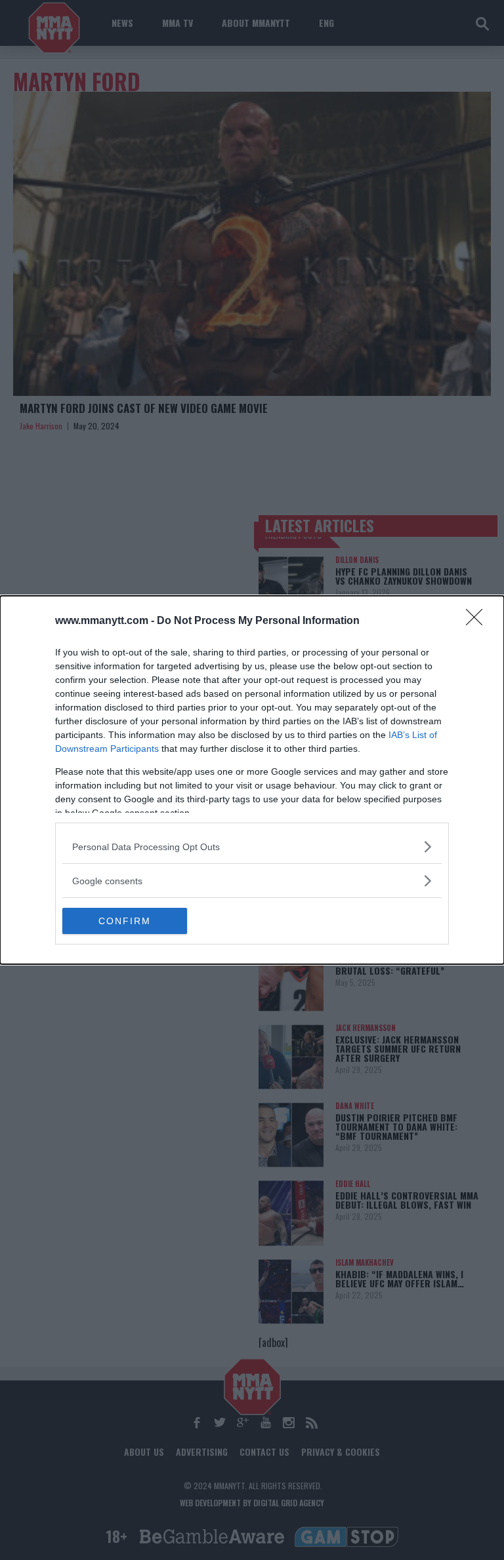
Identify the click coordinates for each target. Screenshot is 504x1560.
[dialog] (252, 780)
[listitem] (252, 846)
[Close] (478, 621)
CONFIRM (124, 921)
